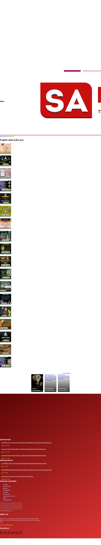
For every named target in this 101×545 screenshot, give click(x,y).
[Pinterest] (15, 71)
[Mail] (12, 71)
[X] (19, 71)
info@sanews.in (9, 525)
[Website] (22, 71)
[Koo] (6, 71)
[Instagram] (3, 71)
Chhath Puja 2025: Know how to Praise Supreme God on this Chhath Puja (17, 476)
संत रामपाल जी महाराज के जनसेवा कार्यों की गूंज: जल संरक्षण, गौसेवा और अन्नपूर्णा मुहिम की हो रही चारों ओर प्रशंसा (23, 456)
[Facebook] (1, 532)
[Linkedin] (9, 71)
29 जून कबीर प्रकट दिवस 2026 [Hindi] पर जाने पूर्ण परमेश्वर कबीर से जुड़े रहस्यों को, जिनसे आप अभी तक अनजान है (23, 464)
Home (1, 136)
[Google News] (28, 71)
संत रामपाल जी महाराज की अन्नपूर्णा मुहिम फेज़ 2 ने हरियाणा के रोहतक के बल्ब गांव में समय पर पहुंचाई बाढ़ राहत (23, 449)
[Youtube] (25, 71)
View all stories (66, 373)
